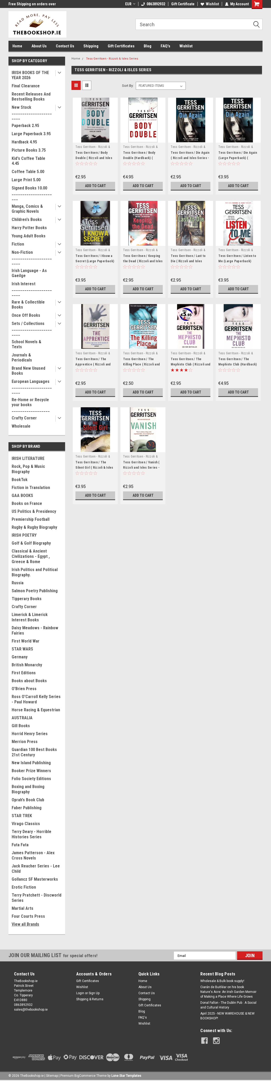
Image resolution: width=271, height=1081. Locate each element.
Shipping (90, 46)
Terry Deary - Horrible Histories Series (31, 834)
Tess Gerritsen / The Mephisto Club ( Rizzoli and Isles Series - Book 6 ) (190, 364)
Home (17, 46)
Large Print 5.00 (26, 179)
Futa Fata (20, 844)
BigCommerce (85, 1076)
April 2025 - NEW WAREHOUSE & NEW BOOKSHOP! (227, 1016)
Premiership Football (30, 519)
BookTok (20, 479)
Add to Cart (95, 186)
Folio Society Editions (31, 778)
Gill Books (21, 725)
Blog (147, 46)
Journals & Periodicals (22, 357)
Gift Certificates (121, 46)
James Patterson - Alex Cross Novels (33, 855)
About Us (39, 46)
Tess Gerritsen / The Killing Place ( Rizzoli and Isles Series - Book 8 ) (141, 364)
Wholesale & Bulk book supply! (222, 981)
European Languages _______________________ (32, 386)
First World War (25, 641)
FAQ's (165, 46)
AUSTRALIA (22, 717)
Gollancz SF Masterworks (35, 879)
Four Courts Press (28, 916)
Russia (18, 582)
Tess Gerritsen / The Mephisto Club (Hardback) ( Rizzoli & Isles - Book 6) (237, 364)
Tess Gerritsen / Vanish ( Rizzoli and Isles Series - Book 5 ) (141, 467)
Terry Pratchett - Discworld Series (36, 898)
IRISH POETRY (24, 535)
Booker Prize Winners (31, 770)
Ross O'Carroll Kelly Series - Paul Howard (36, 699)
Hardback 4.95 (24, 141)
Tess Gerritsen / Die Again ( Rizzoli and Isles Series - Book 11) (190, 158)
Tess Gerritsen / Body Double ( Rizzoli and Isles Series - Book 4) (93, 158)
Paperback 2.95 (25, 125)
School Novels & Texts (26, 344)
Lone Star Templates (126, 1076)
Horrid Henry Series (30, 733)
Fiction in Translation (31, 487)
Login (80, 993)
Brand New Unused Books (28, 371)
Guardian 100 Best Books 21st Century (34, 752)
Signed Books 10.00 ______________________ (32, 193)
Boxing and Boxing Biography (28, 789)
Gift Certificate (183, 4)
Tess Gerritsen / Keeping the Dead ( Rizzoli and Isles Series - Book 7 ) (142, 261)
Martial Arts (22, 908)
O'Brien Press (24, 688)
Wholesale (21, 426)
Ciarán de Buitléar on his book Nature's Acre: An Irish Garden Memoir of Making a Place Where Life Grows (228, 991)
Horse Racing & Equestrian (36, 709)
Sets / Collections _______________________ (32, 328)
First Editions (24, 672)
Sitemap (52, 1076)
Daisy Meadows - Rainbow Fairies (35, 630)
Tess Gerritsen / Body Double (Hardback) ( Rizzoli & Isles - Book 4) (140, 158)
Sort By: (128, 86)
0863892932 (156, 4)
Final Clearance (26, 85)
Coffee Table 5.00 (28, 171)
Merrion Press (25, 741)
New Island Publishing (31, 762)
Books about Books (29, 680)
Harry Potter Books (29, 227)
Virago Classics (26, 823)
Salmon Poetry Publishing (35, 590)
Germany (20, 656)
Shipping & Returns (89, 999)
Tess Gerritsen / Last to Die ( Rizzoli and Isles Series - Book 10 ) (188, 261)
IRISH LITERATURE (28, 458)
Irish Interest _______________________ (32, 288)
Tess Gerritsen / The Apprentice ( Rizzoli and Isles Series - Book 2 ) (93, 364)
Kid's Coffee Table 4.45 (28, 161)
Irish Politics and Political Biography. (35, 572)
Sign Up (94, 993)
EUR (128, 4)
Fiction (18, 244)
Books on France (27, 503)
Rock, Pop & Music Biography (28, 469)
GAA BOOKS (22, 495)
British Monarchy (27, 664)
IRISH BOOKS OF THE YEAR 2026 (30, 75)
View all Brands (25, 924)
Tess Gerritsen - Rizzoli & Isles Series (112, 58)
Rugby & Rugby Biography (34, 527)
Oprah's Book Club (28, 799)
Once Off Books (26, 315)
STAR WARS (22, 649)
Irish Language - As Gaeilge (29, 273)
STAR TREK (22, 815)
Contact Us (65, 46)
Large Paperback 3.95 (31, 133)
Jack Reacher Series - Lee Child (36, 868)
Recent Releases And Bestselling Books (31, 97)
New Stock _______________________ (32, 112)
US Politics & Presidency (34, 511)
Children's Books (27, 219)
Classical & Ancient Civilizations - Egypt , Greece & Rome (31, 556)
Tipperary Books (27, 598)
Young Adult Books (29, 235)
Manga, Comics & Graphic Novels (27, 209)
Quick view (95, 139)
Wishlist (212, 4)
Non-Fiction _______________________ (32, 257)
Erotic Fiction (24, 887)
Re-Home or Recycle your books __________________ (31, 404)
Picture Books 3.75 (29, 150)
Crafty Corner (24, 417)
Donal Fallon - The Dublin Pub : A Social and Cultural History (228, 1005)
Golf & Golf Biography (31, 543)
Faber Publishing (27, 807)
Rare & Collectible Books (28, 305)
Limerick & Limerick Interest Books (30, 617)
